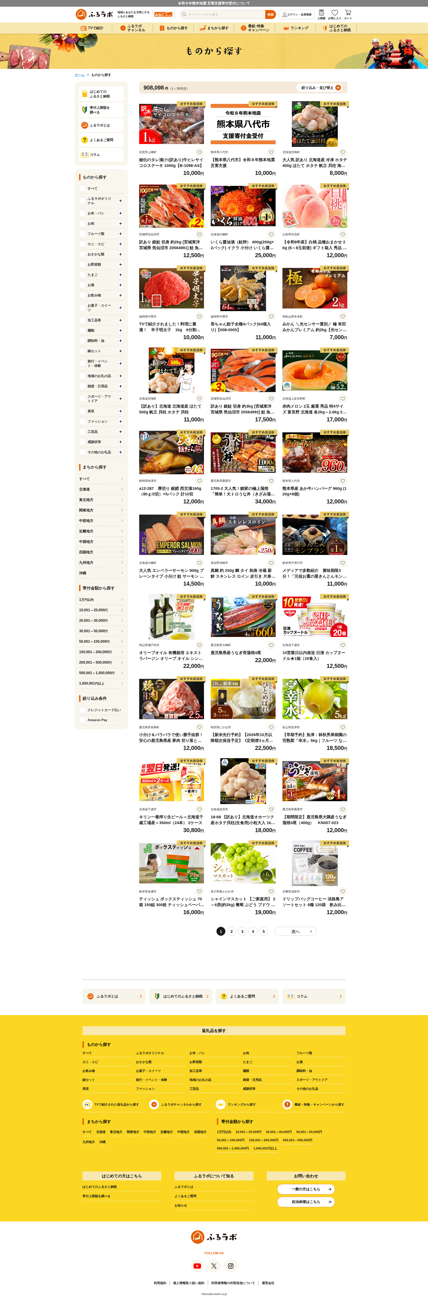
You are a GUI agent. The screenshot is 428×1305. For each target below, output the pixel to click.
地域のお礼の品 (200, 1079)
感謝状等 (249, 1088)
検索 (271, 14)
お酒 (299, 1062)
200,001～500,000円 (297, 1140)
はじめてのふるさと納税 (99, 1186)
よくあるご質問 (185, 1196)
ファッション (145, 1088)
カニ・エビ (90, 1062)
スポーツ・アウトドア (312, 1079)
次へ (296, 931)
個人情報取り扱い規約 (188, 1283)
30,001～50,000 (93, 631)
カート (348, 18)
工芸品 (194, 1088)
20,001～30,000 (93, 620)
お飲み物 (88, 1071)
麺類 (246, 1071)
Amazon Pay (97, 720)
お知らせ (181, 1205)
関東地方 (86, 510)
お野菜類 (195, 1062)
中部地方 (86, 521)
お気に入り (335, 18)
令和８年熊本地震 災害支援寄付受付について (214, 3)
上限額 (321, 18)
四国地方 (86, 552)
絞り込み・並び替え (318, 88)
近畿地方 (86, 531)
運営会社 (268, 1283)
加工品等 (195, 1071)
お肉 (246, 1053)
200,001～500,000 (95, 662)
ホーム (80, 75)
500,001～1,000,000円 (233, 1148)
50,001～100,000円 (231, 1140)
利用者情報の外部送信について (233, 1283)
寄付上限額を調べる (96, 1196)
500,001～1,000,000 (97, 673)
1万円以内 (224, 1132)
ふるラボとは (184, 1186)
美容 (85, 1088)
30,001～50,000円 (309, 1132)
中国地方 (86, 542)
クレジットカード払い (104, 710)
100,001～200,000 (95, 652)
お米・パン (197, 1053)
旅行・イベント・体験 (151, 1079)
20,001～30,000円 (279, 1132)
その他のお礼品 (307, 1088)
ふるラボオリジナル (150, 1053)
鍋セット (88, 1079)
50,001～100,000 (94, 641)
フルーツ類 (304, 1053)
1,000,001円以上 (265, 1148)
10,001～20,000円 (248, 1132)
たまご (247, 1062)
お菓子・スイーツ (148, 1071)
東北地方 (86, 500)
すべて (93, 188)
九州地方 (86, 562)
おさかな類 (144, 1062)
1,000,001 (91, 683)
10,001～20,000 (93, 610)
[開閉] (120, 201)
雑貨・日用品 (252, 1079)
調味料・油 (304, 1071)
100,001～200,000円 (263, 1140)
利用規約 (160, 1283)
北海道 (84, 489)
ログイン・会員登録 (299, 14)
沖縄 (82, 573)
